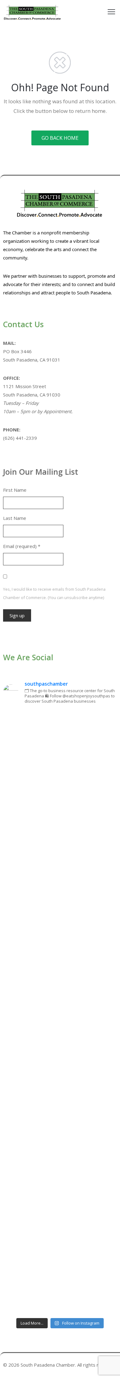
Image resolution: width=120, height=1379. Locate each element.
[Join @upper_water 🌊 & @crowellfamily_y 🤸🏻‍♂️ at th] (60, 1079)
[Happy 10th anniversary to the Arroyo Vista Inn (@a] (60, 1012)
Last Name (14, 518)
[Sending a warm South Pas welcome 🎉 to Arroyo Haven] (60, 1213)
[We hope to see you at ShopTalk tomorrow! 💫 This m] (60, 1281)
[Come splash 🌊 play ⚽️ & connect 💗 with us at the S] (60, 1146)
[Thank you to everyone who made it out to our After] (60, 810)
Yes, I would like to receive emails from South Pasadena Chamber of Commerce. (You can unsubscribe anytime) (54, 593)
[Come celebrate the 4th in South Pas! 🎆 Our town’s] (60, 878)
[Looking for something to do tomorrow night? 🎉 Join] (60, 945)
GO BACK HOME (60, 138)
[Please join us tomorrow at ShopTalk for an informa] (60, 743)
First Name (14, 490)
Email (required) (21, 546)
